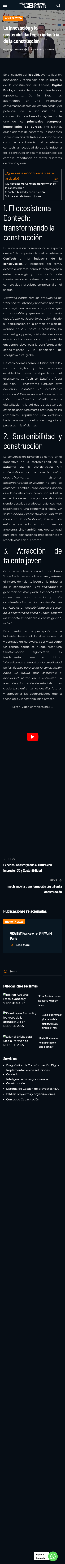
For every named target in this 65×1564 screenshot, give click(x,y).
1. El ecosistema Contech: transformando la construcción (30, 185)
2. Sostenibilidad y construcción (25, 192)
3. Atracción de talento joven (23, 196)
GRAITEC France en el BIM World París (31, 935)
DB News (18, 49)
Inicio (6, 49)
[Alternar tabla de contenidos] (54, 179)
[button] (58, 5)
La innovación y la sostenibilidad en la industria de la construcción (41, 49)
